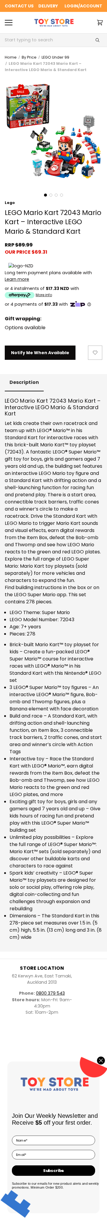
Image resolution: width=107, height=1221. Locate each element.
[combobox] (46, 40)
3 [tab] (56, 195)
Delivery (48, 6)
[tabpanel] (53, 131)
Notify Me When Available (40, 353)
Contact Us (19, 6)
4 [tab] (61, 195)
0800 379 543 (50, 993)
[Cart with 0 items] (100, 22)
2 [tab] (50, 195)
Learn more (17, 279)
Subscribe (53, 1170)
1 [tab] (45, 195)
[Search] (97, 40)
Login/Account (83, 6)
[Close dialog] (101, 1060)
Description (24, 382)
